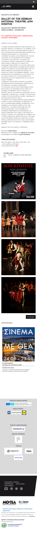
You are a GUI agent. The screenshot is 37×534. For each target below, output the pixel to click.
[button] (3, 525)
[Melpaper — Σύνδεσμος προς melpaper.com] (29, 412)
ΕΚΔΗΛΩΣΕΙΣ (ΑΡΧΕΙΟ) (11, 482)
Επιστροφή (30, 317)
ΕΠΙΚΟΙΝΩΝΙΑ (8, 484)
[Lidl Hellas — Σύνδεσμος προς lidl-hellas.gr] (21, 412)
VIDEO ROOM (20, 484)
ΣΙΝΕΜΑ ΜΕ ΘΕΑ (8, 368)
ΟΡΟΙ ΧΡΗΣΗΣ (8, 485)
